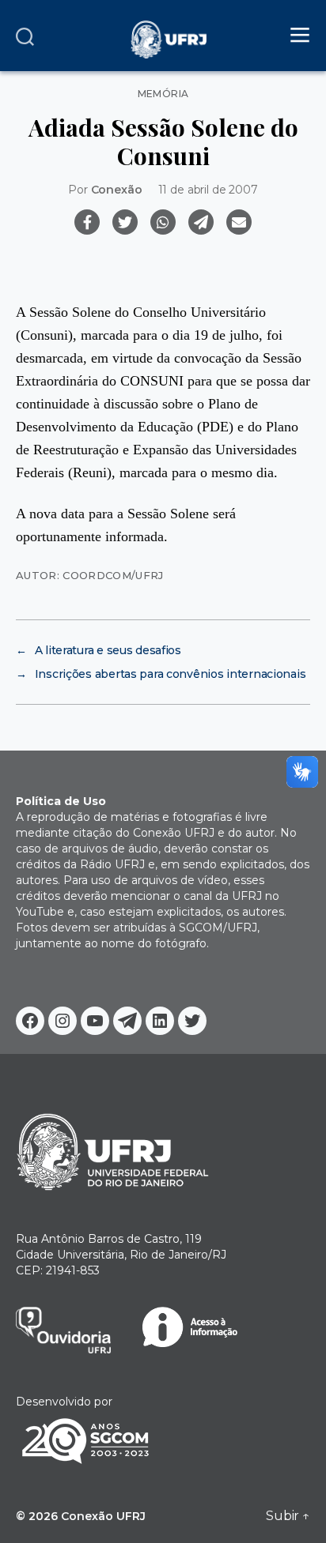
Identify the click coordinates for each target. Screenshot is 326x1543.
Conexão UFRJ (103, 1516)
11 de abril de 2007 (208, 190)
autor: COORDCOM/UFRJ (90, 575)
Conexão (116, 190)
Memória (163, 94)
